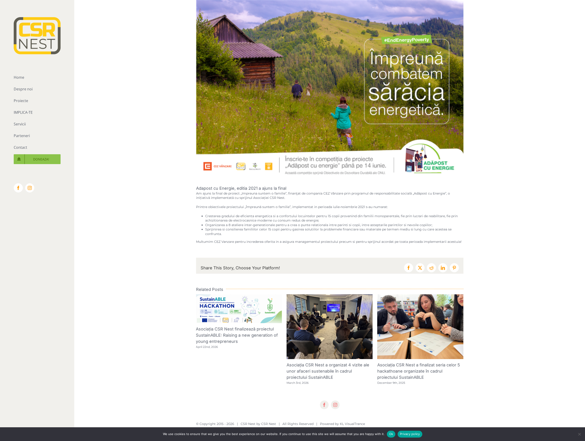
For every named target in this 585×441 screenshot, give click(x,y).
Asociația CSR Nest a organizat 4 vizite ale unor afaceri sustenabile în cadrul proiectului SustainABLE (237, 371)
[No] (579, 434)
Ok (391, 434)
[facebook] (324, 411)
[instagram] (335, 411)
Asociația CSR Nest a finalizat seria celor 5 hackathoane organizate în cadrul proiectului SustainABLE (328, 371)
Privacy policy (410, 434)
